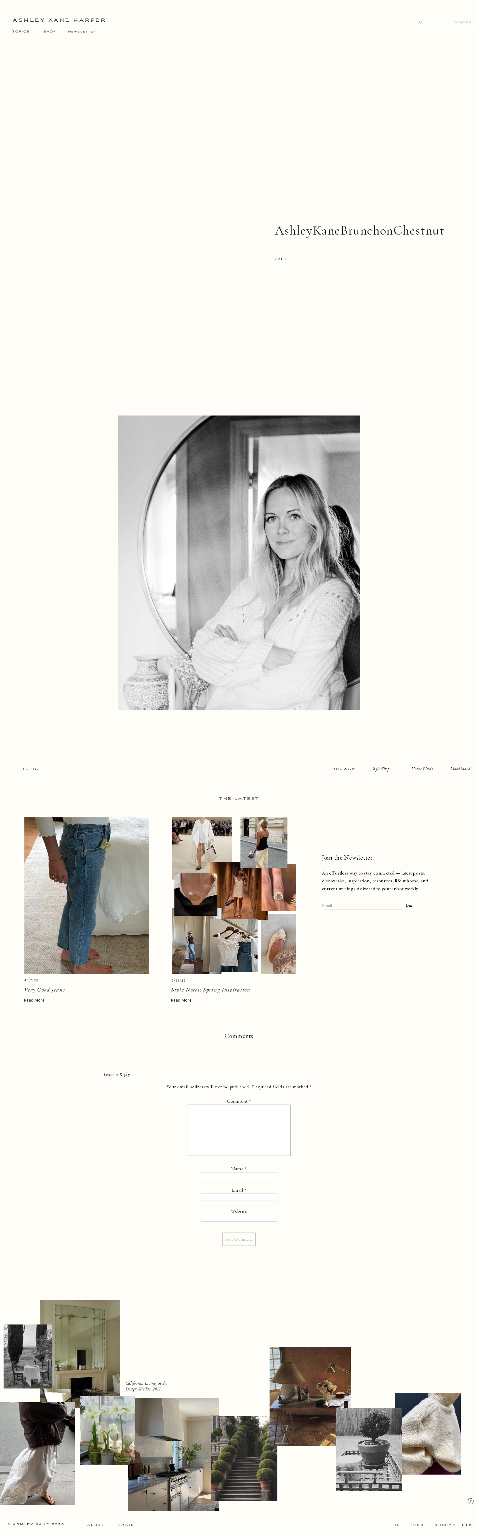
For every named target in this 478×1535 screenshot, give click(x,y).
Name (239, 1168)
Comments (239, 1036)
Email (239, 1190)
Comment (239, 1101)
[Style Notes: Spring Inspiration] (234, 895)
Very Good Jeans (44, 989)
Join (409, 905)
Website (239, 1211)
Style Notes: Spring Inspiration (211, 989)
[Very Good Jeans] (86, 895)
